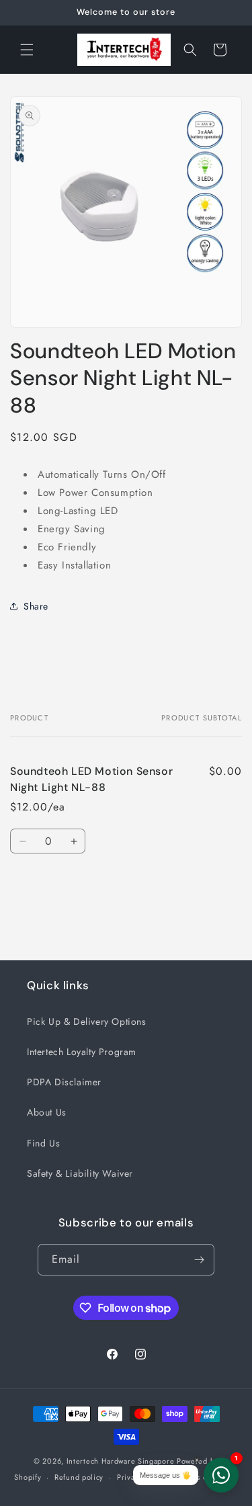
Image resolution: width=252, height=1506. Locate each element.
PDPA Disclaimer (64, 1082)
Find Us (43, 1143)
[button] (27, 50)
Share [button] (36, 606)
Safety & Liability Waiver (80, 1173)
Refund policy (78, 1477)
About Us (47, 1112)
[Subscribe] (199, 1259)
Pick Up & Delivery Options (86, 1021)
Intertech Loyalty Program (81, 1051)
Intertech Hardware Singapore (121, 1461)
